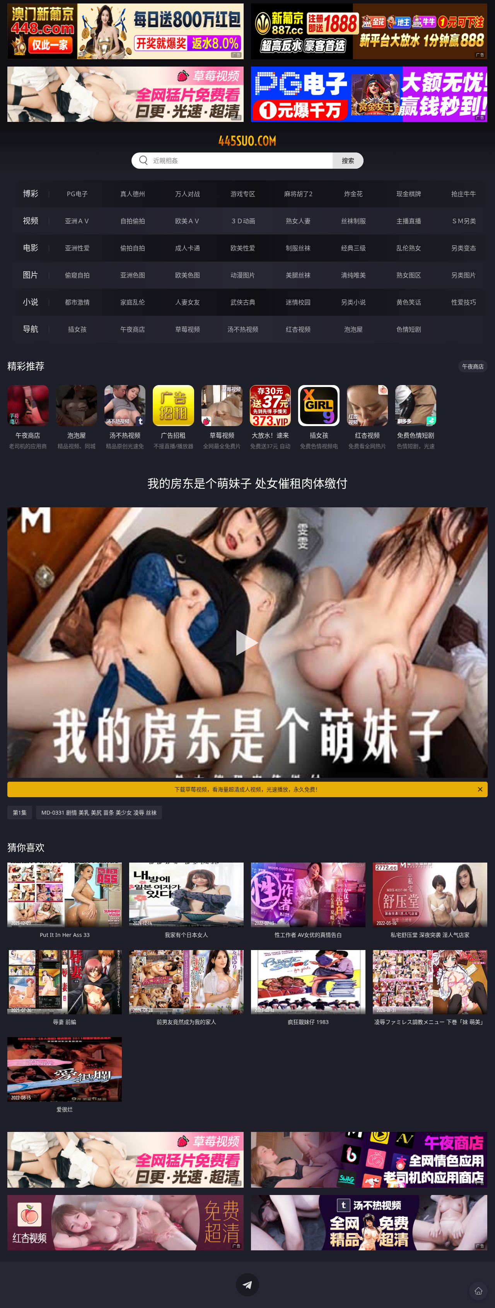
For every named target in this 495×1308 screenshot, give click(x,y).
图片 (30, 275)
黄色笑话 (408, 302)
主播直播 (408, 221)
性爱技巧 (463, 302)
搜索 (348, 160)
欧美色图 (187, 275)
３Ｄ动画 (242, 221)
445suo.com (247, 141)
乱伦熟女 (408, 248)
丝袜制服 (353, 221)
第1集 (20, 812)
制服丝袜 (298, 248)
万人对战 (187, 194)
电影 (30, 248)
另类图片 (463, 275)
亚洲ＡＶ (77, 221)
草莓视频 (187, 329)
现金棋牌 (408, 194)
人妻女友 (187, 302)
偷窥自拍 (77, 275)
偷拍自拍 (132, 248)
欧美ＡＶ (187, 221)
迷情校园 (298, 302)
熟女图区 (408, 275)
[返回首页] (478, 1291)
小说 (30, 302)
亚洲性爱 (77, 248)
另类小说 (353, 302)
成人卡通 (187, 248)
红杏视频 (298, 329)
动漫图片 (242, 275)
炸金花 (353, 194)
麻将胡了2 (298, 194)
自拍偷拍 (132, 221)
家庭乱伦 (132, 302)
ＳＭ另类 (463, 221)
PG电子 (77, 194)
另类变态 (463, 248)
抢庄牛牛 (463, 194)
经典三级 (353, 248)
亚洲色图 (132, 275)
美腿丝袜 (298, 275)
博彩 (30, 193)
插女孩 (77, 329)
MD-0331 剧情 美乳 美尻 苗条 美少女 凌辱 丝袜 (99, 812)
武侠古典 (242, 302)
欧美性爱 (242, 248)
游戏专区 (242, 194)
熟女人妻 (298, 221)
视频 (30, 221)
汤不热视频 (242, 329)
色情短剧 (408, 329)
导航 (30, 329)
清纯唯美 (353, 275)
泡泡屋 (353, 329)
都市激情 (77, 302)
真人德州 (132, 194)
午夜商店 (132, 329)
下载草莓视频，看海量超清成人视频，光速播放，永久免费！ (247, 789)
